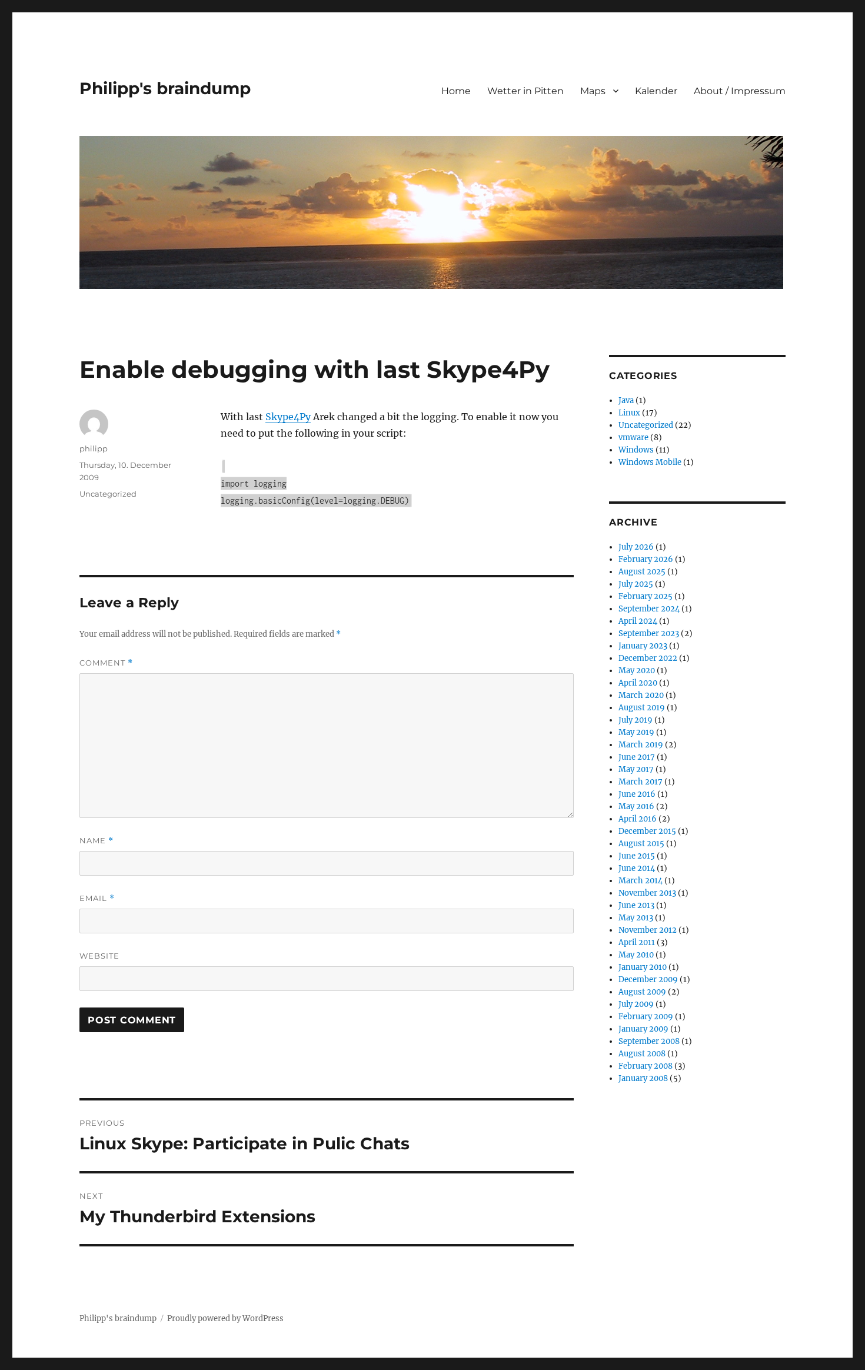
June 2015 (636, 856)
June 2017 (636, 757)
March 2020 (641, 695)
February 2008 (645, 1066)
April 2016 (637, 819)
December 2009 (648, 980)
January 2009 (643, 1029)
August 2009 (642, 992)
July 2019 (635, 720)
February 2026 (645, 559)
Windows (636, 450)
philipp (93, 448)
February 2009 (645, 1017)
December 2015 (647, 831)
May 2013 (635, 918)
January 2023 (642, 646)
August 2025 (642, 572)
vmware (633, 438)
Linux (629, 413)
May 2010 (636, 955)
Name (96, 841)
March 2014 (640, 881)
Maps (593, 91)
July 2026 (636, 547)
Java (626, 400)
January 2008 (643, 1078)
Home (456, 91)
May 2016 (636, 807)
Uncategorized (108, 493)
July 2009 (636, 1004)
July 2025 (635, 584)
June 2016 (637, 794)
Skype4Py (288, 417)
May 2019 (636, 732)
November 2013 (647, 893)
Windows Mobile (649, 462)
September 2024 (649, 609)
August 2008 (642, 1054)
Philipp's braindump (165, 88)
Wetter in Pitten (525, 91)
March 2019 (640, 745)
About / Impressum (740, 91)
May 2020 (636, 671)
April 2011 (636, 942)
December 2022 (647, 658)
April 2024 (637, 621)
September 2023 (648, 634)
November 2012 (647, 930)
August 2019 (641, 708)
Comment (106, 663)
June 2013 (636, 905)
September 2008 (649, 1041)
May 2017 (636, 769)
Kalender (656, 91)
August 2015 (641, 844)
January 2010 (642, 967)
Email (97, 898)
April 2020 (637, 683)
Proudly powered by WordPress (225, 1319)
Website (99, 955)
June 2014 (636, 868)
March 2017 (640, 782)
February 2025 (645, 596)
